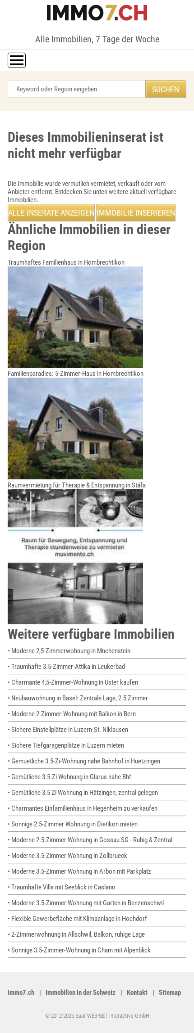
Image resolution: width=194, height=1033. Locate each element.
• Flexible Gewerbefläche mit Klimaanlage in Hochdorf (77, 919)
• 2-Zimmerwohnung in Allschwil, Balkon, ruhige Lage (76, 934)
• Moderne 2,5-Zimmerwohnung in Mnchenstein (69, 651)
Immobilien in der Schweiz (80, 992)
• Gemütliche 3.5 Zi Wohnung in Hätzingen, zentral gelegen (83, 793)
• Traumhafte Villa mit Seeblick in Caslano (61, 887)
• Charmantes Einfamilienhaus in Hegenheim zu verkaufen (82, 808)
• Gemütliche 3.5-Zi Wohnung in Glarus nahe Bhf (69, 777)
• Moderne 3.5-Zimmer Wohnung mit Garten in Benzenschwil (86, 903)
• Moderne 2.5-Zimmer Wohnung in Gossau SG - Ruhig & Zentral (90, 840)
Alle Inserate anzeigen (51, 212)
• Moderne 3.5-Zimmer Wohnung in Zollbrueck (67, 856)
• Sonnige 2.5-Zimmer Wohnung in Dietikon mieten (73, 824)
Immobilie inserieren (136, 212)
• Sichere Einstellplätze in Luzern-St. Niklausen (68, 730)
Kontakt (137, 992)
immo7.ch (21, 992)
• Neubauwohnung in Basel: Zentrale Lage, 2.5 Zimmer (78, 698)
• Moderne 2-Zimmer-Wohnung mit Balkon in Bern (72, 714)
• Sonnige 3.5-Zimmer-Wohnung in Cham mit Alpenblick (79, 950)
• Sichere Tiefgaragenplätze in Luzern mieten (66, 745)
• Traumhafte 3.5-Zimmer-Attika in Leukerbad (66, 667)
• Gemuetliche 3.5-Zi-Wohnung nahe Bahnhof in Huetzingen (84, 761)
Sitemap (170, 992)
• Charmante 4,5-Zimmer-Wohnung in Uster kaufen (73, 682)
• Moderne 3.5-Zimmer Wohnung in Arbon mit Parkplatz (79, 871)
